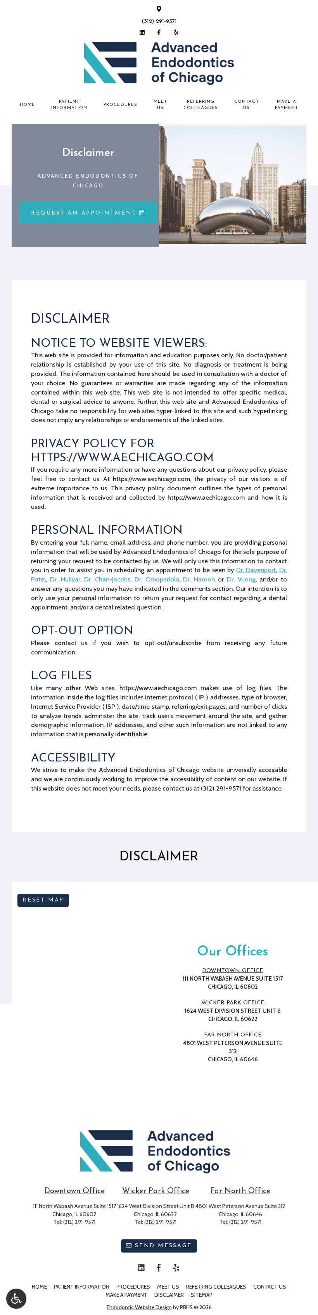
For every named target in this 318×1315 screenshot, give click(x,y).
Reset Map (43, 900)
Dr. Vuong (241, 579)
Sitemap (202, 1294)
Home (27, 105)
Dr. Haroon (199, 579)
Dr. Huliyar (65, 579)
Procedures (120, 105)
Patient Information (81, 1286)
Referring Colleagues (216, 1286)
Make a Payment (126, 1294)
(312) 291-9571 (159, 21)
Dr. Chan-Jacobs (107, 579)
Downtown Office (232, 971)
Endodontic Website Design (139, 1307)
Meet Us (168, 1286)
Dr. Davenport (256, 570)
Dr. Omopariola (157, 579)
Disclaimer (169, 1294)
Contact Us (269, 1286)
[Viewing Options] (16, 1298)
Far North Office (233, 1035)
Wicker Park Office (232, 1003)
